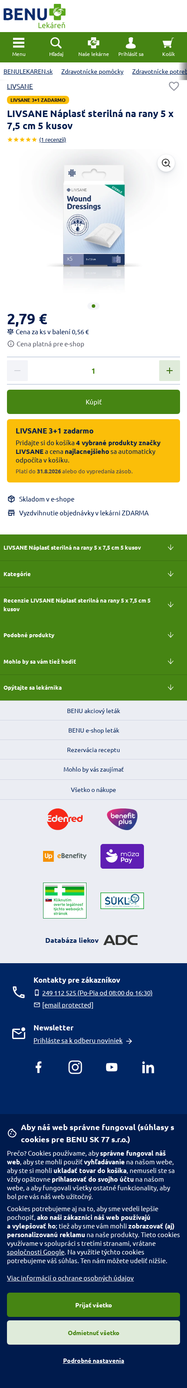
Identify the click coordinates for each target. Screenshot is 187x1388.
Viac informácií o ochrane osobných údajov (70, 1278)
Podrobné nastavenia (93, 1360)
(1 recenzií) (52, 139)
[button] (131, 47)
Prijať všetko (93, 1305)
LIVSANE (20, 86)
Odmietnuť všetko (94, 1332)
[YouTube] (112, 1067)
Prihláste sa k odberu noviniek (78, 1040)
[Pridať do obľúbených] (174, 86)
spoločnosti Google (35, 1252)
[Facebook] (39, 1067)
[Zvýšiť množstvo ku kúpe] (169, 370)
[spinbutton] (93, 371)
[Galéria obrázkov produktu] (93, 306)
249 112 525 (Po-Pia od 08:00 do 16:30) (97, 992)
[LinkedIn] (148, 1067)
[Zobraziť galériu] (166, 163)
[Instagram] (75, 1067)
